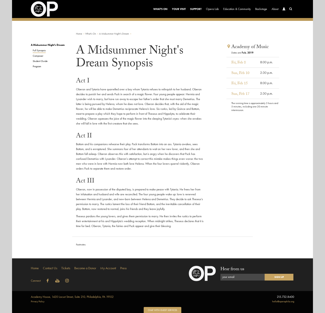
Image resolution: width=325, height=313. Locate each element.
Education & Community (237, 9)
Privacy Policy (37, 301)
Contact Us (50, 268)
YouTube (57, 281)
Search (290, 9)
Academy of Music (250, 47)
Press (123, 268)
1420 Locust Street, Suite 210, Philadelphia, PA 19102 (72, 297)
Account (284, 9)
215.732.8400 (285, 297)
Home (79, 33)
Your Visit (179, 9)
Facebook (47, 281)
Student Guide (40, 61)
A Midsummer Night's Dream (114, 33)
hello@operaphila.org (283, 301)
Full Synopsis (39, 50)
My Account (108, 268)
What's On (160, 9)
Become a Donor (85, 268)
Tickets (65, 268)
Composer (38, 55)
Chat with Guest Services (162, 310)
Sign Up (279, 277)
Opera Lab (212, 9)
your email (228, 277)
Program (37, 66)
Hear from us (232, 269)
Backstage (261, 9)
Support (195, 9)
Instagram (67, 281)
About (275, 9)
